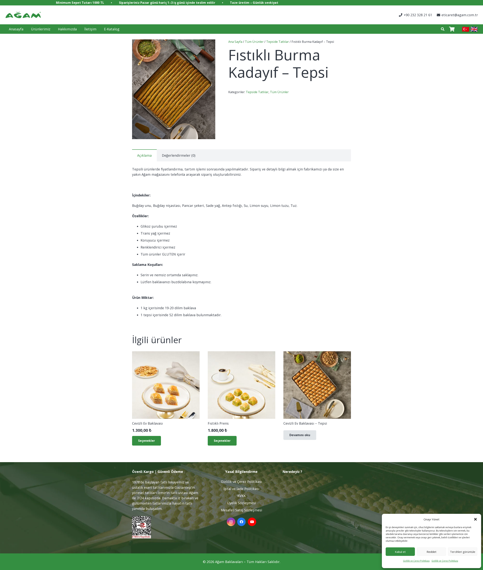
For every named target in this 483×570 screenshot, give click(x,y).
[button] (475, 519)
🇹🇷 (465, 29)
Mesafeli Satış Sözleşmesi (241, 510)
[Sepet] (451, 29)
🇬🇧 (474, 29)
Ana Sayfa (235, 42)
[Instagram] (231, 522)
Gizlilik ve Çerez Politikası (416, 560)
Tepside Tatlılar (277, 42)
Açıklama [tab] (144, 155)
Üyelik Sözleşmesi (241, 503)
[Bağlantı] (23, 15)
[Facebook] (241, 522)
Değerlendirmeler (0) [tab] (178, 155)
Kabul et (400, 552)
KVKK (241, 495)
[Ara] (442, 29)
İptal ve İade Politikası (241, 488)
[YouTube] (252, 522)
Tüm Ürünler (254, 42)
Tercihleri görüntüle (462, 552)
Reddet (431, 552)
